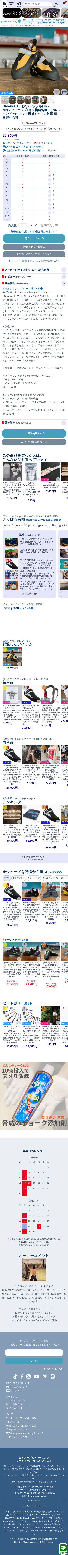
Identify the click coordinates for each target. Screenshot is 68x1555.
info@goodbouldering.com (34, 1506)
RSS (7, 1422)
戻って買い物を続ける (35, 442)
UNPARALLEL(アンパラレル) (34, 123)
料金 (54, 526)
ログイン (56, 6)
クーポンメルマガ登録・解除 (21, 1418)
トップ (4, 26)
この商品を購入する (34, 433)
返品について (14, 261)
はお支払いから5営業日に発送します (34, 231)
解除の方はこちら (53, 1369)
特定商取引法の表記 (50, 261)
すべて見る (25, 608)
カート (64, 4)
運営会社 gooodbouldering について (25, 1433)
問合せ (63, 1553)
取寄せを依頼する (35, 247)
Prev (4, 61)
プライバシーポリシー (17, 1429)
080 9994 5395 (34, 1501)
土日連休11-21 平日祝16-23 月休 (42, 520)
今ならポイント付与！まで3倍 (28, 143)
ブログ (19, 6)
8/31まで (28, 21)
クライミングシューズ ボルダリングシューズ (25, 26)
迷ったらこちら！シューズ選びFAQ (21, 288)
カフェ (44, 526)
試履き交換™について (31, 261)
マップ (21, 526)
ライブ (10, 526)
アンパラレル (48, 26)
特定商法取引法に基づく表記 (21, 1426)
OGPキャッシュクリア (18, 1437)
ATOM (15, 1422)
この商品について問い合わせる (35, 254)
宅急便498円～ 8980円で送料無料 (50, 21)
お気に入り (47, 225)
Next (63, 61)
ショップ (4, 6)
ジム (11, 6)
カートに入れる (35, 238)
